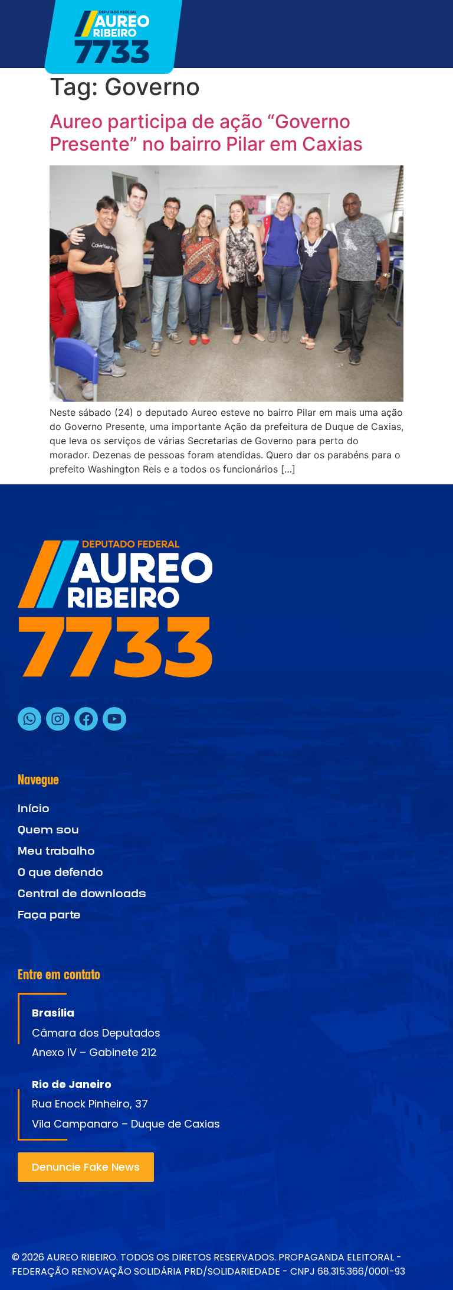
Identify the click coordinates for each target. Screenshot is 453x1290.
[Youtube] (114, 719)
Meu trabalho (56, 851)
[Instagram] (58, 719)
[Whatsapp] (29, 719)
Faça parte (49, 914)
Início (34, 808)
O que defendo (60, 872)
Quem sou (48, 829)
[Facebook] (86, 719)
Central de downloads (82, 893)
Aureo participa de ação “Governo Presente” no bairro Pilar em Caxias (206, 132)
